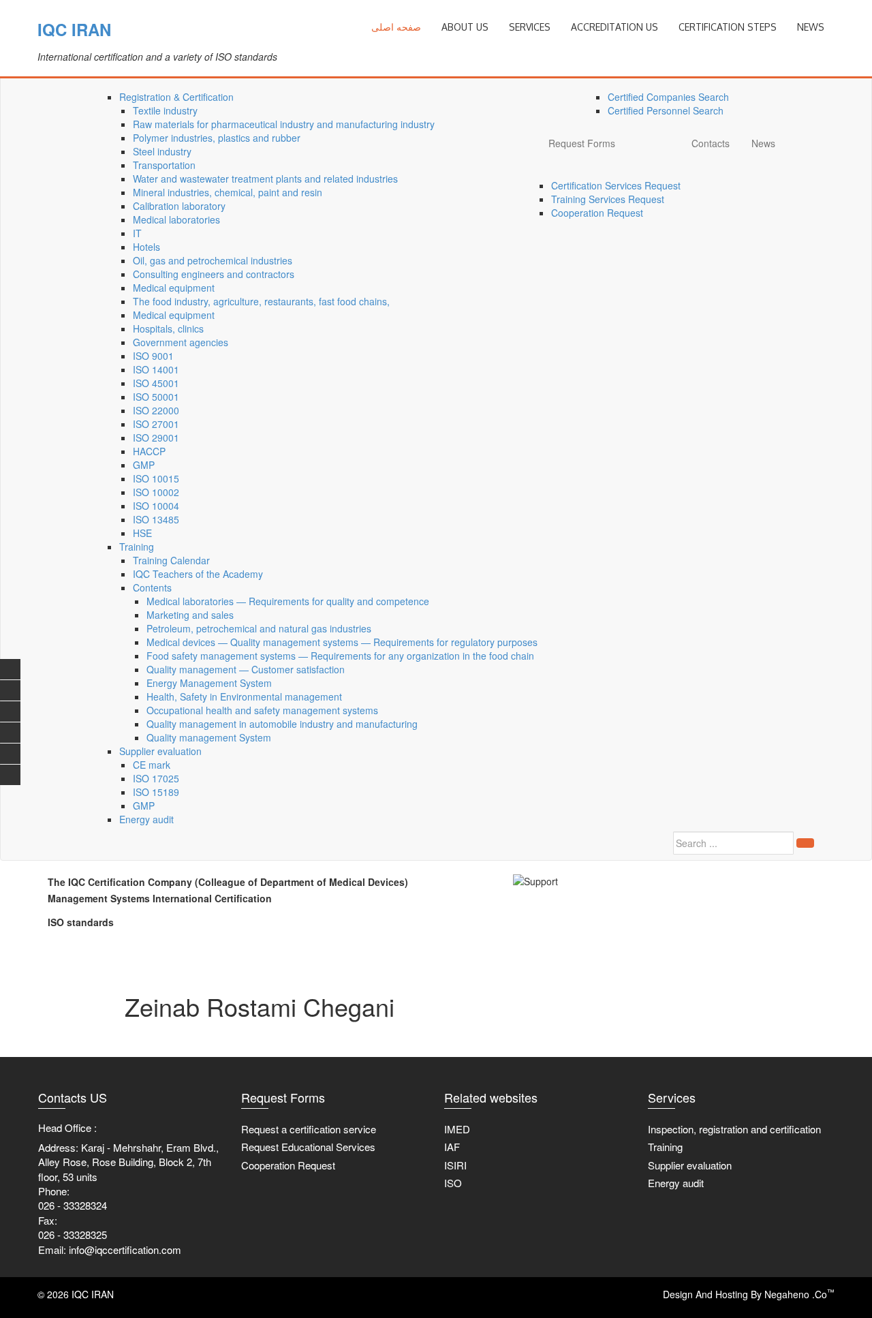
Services (529, 27)
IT (137, 233)
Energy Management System (209, 683)
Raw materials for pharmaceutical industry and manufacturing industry (284, 124)
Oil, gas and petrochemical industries (212, 260)
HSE (142, 533)
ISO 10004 (156, 505)
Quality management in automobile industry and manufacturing (282, 724)
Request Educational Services (308, 1146)
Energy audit (146, 819)
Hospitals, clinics (168, 328)
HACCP (149, 451)
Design (678, 1294)
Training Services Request (607, 199)
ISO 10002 (156, 492)
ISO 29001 (156, 437)
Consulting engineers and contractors (213, 274)
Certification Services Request (616, 185)
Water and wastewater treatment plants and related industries (265, 178)
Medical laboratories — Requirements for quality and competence (287, 601)
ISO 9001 (153, 356)
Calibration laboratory (179, 206)
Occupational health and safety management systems (262, 710)
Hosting (731, 1294)
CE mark (151, 764)
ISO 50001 (156, 396)
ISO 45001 (156, 383)
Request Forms (581, 143)
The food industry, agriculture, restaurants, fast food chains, (261, 301)
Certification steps (728, 27)
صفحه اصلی (396, 27)
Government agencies (180, 342)
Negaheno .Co (799, 1294)
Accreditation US (614, 27)
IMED (457, 1129)
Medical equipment (174, 287)
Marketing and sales (190, 615)
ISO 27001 (156, 424)
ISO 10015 (156, 478)
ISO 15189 (156, 792)
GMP (144, 465)
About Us (464, 27)
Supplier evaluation (160, 751)
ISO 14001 (156, 369)
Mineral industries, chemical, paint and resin (227, 192)
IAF (452, 1146)
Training (136, 546)
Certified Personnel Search (665, 110)
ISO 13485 (156, 519)
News (763, 143)
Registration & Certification (176, 97)
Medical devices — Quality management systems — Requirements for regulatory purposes (342, 642)
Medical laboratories (176, 219)
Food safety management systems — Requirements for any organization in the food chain (340, 655)
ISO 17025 (156, 778)
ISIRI (455, 1165)
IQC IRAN (74, 29)
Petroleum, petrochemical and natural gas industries (258, 628)
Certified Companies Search (668, 97)
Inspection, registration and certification (734, 1129)
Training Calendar (171, 560)
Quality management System (208, 737)
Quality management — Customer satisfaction (245, 669)
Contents (152, 587)
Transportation (164, 165)
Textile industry (165, 110)
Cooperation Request (597, 212)
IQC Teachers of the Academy (198, 574)
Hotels (146, 247)
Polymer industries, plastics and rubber (216, 137)
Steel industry (162, 151)
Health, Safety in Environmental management (244, 696)
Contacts (710, 143)
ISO (453, 1183)
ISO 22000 (156, 410)
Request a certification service (308, 1129)
